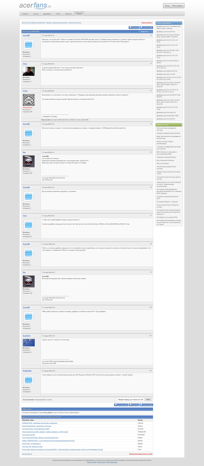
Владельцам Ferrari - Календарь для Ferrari (36, 426)
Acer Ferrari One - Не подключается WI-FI (36, 429)
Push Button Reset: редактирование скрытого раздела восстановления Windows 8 (168, 212)
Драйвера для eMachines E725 (167, 71)
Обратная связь (111, 462)
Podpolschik (27, 371)
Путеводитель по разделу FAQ (167, 217)
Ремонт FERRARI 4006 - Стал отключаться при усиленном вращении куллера (48, 441)
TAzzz (25, 64)
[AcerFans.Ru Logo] (35, 5)
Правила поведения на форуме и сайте (140, 454)
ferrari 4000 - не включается (31, 443)
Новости (68, 14)
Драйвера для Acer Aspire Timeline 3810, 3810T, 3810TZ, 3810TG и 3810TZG (168, 102)
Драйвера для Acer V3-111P (166, 74)
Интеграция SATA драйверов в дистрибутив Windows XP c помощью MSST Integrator (169, 191)
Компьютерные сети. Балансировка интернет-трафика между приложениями (169, 184)
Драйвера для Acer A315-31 (166, 119)
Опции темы (145, 31)
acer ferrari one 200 (28, 435)
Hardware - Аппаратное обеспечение (56, 22)
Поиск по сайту (92, 462)
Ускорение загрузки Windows (166, 157)
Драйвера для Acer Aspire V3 (166, 112)
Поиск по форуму (147, 22)
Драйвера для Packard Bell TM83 (168, 116)
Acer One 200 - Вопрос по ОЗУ (32, 446)
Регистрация (177, 6)
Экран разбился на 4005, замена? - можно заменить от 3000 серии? (45, 432)
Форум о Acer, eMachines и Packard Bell (33, 22)
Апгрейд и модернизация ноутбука (168, 133)
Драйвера (47, 14)
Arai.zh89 (26, 35)
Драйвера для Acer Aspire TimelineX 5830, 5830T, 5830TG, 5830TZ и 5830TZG (169, 84)
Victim (25, 91)
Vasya (25, 216)
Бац (24, 152)
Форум (79, 14)
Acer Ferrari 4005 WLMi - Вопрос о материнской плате (40, 438)
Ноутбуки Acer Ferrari (75, 22)
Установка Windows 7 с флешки (167, 202)
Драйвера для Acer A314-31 (166, 32)
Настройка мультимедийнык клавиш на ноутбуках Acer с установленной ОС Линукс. (169, 222)
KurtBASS (26, 336)
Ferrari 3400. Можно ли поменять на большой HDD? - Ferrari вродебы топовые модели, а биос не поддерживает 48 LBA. (62, 449)
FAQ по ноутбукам (163, 163)
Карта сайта (102, 462)
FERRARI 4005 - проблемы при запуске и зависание (39, 423)
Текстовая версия (27, 454)
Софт (58, 14)
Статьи (35, 14)
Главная (25, 14)
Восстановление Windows (165, 160)
